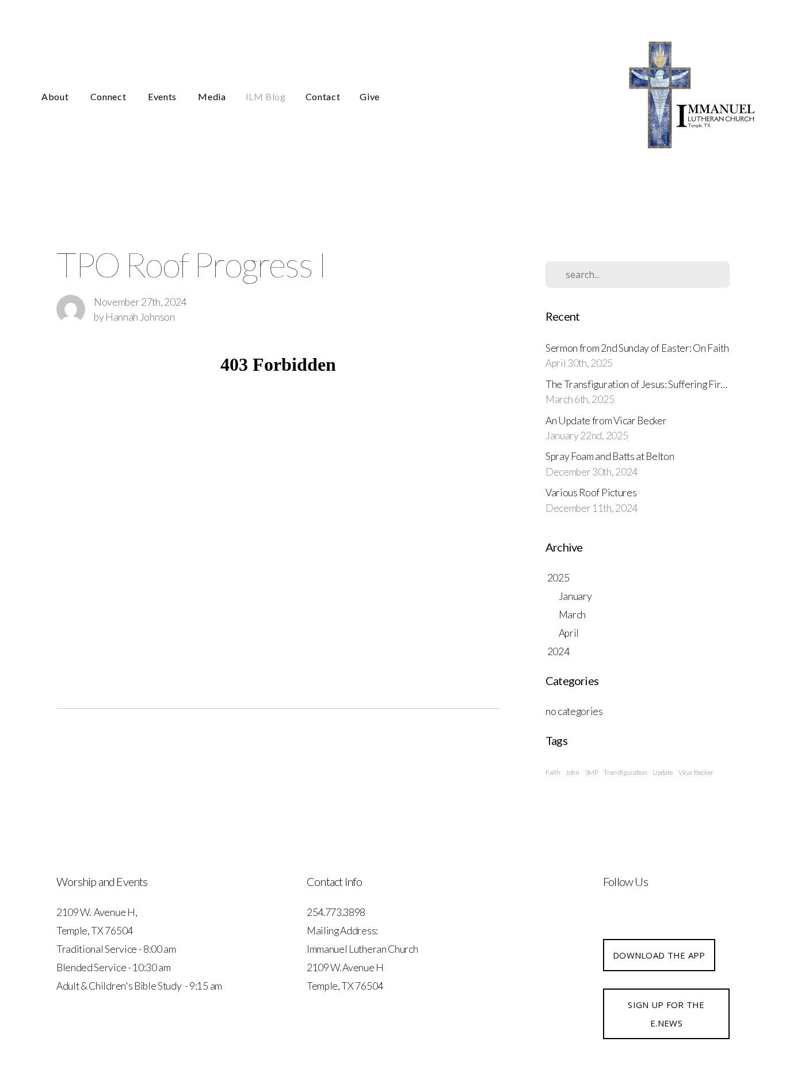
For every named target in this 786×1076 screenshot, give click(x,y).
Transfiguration (625, 772)
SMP (591, 772)
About (56, 96)
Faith (552, 772)
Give (370, 96)
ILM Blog (266, 96)
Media (212, 96)
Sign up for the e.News (666, 1014)
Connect (109, 96)
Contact (323, 96)
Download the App (659, 955)
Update (663, 772)
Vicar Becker (695, 772)
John (572, 772)
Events (163, 96)
